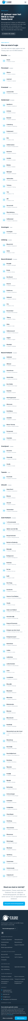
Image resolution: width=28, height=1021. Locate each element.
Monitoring (3, 944)
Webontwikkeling (5, 966)
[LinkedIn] (2, 933)
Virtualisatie (4, 959)
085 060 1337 (6, 994)
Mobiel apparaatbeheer (6, 947)
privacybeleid (10, 1014)
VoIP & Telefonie (19, 957)
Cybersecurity (18, 954)
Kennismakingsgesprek (8, 928)
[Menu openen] (25, 2)
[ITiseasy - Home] (6, 2)
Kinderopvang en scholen (7, 979)
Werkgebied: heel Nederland (10, 999)
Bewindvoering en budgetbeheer (19, 982)
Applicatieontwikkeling (20, 966)
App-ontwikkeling (5, 969)
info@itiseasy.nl (6, 996)
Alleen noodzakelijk (8, 1018)
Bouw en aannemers (19, 976)
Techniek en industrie (6, 976)
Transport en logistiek (20, 979)
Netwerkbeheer (18, 942)
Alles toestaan (20, 1018)
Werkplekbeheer (19, 939)
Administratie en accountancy (5, 982)
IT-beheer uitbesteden (6, 939)
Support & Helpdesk (19, 944)
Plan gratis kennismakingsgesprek (14, 903)
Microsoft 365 (4, 954)
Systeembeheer (5, 942)
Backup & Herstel (5, 957)
